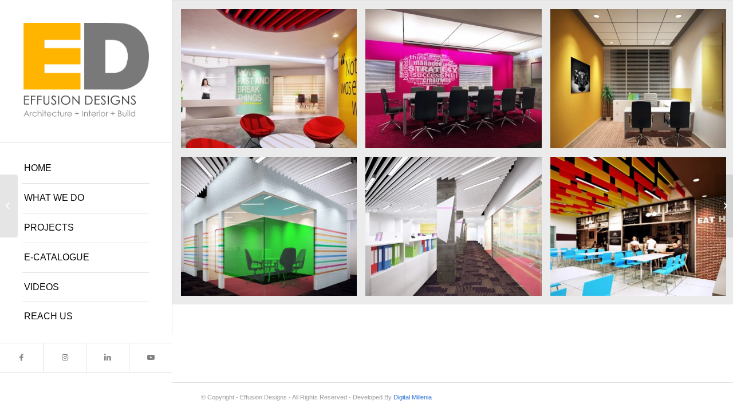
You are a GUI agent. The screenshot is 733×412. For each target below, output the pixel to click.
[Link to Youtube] (150, 357)
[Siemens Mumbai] (9, 206)
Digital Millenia (412, 397)
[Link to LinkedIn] (107, 357)
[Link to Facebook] (21, 357)
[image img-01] (273, 83)
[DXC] (724, 206)
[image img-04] (273, 230)
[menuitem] (85, 169)
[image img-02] (457, 83)
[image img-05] (457, 230)
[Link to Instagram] (64, 357)
